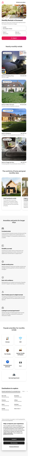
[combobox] (14, 29)
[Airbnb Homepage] (3, 2)
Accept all (14, 439)
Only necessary (14, 443)
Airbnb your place (20, 2)
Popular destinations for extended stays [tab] (11, 391)
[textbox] (8, 34)
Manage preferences (14, 446)
